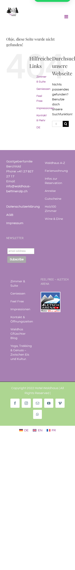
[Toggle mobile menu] (66, 16)
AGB (9, 214)
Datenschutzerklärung (23, 206)
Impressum (14, 223)
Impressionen (45, 108)
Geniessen (43, 89)
